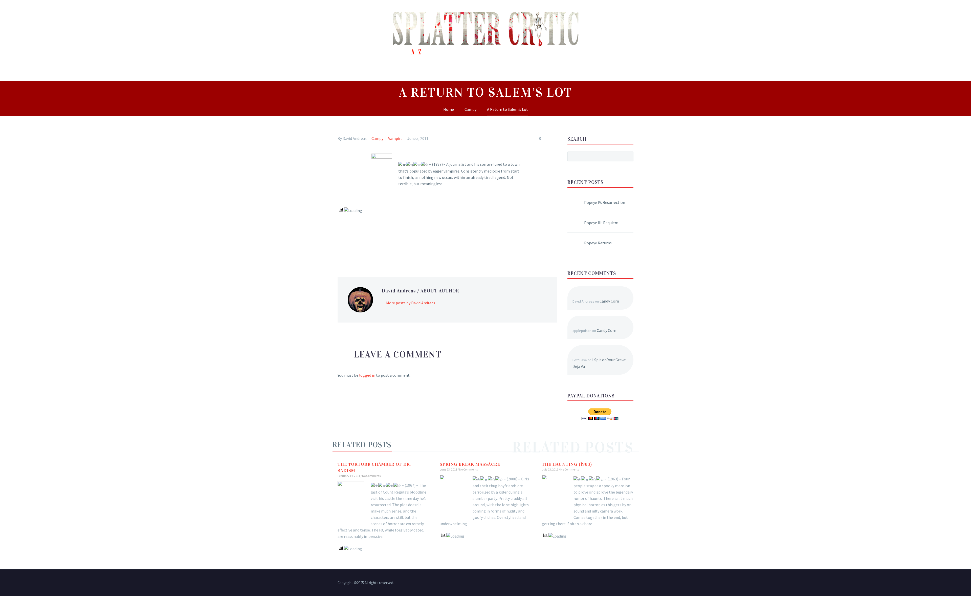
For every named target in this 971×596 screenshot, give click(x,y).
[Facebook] (341, 251)
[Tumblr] (363, 251)
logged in (367, 375)
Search (628, 156)
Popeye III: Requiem (601, 222)
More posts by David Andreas (410, 302)
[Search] (637, 70)
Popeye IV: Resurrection (604, 202)
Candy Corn (609, 301)
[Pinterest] (356, 251)
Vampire (395, 138)
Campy (377, 138)
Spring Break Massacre (470, 464)
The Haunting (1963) (567, 464)
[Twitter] (348, 251)
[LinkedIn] (370, 251)
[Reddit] (378, 251)
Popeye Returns (598, 242)
